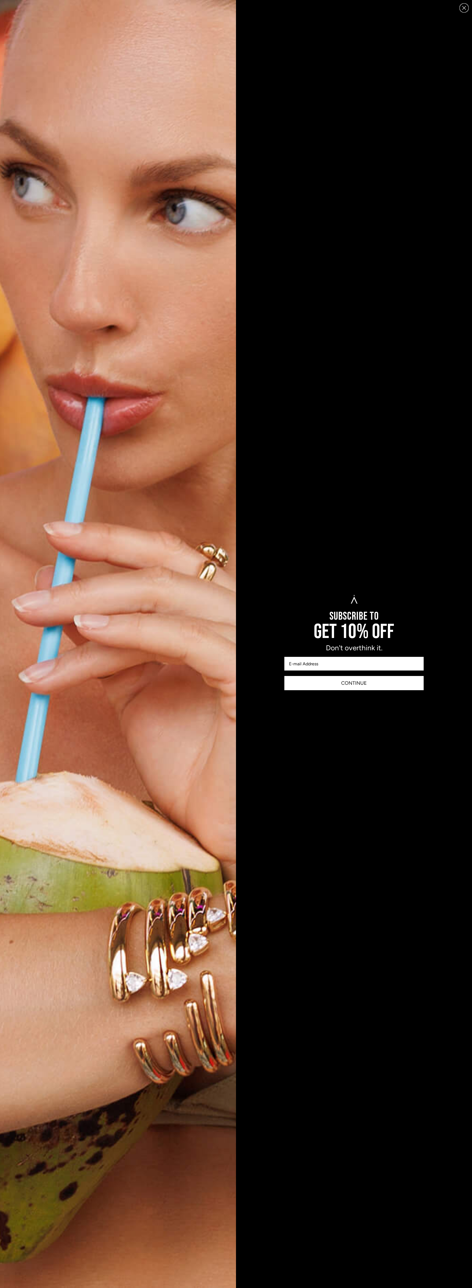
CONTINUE (354, 683)
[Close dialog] (464, 8)
